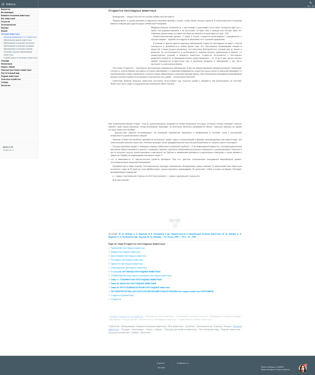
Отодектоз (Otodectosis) (122, 295)
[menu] (3, 4)
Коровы (4, 28)
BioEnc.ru (11, 4)
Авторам (161, 368)
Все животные (8, 18)
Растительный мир (10, 73)
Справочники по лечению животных (20, 58)
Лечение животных (10, 34)
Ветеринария (7, 12)
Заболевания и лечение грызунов (19, 43)
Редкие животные (10, 76)
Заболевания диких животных (18, 40)
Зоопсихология (8, 25)
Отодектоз (116, 299)
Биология (5, 9)
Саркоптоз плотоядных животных (127, 264)
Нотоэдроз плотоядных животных (127, 260)
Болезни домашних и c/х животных (20, 37)
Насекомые (6, 64)
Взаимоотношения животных (15, 15)
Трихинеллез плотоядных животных (128, 248)
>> (313, 6)
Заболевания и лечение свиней (18, 49)
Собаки (4, 82)
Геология (5, 21)
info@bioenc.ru (8, 150)
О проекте (161, 363)
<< (308, 6)
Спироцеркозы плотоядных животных (129, 268)
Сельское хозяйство (11, 79)
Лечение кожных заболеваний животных (157, 319)
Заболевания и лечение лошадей (19, 46)
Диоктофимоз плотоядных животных (128, 256)
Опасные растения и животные (16, 70)
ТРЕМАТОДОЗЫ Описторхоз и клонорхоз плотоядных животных (141, 275)
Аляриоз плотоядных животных (126, 252)
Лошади (5, 61)
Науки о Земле (8, 67)
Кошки (4, 31)
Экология (5, 85)
